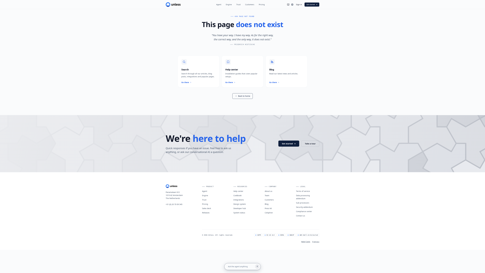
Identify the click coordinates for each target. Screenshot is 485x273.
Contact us (300, 215)
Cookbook (237, 195)
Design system (239, 204)
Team (267, 195)
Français (315, 242)
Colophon (269, 212)
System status (239, 212)
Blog (267, 204)
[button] (198, 71)
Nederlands (305, 242)
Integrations (238, 200)
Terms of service (303, 191)
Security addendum (304, 207)
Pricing (262, 4)
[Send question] (257, 266)
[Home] (180, 4)
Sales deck (206, 208)
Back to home (244, 96)
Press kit (268, 208)
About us (268, 191)
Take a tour (310, 143)
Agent (218, 4)
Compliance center (304, 211)
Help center (238, 191)
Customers (249, 4)
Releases (206, 212)
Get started (311, 4)
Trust (238, 4)
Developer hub (239, 208)
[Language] (292, 4)
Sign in (299, 4)
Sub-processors (302, 203)
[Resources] (288, 4)
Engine (229, 4)
